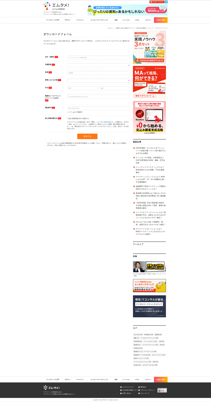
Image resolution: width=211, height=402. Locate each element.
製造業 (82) (158, 334)
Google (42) (137, 365)
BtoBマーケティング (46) (141, 358)
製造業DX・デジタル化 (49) (142, 355)
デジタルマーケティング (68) (149, 338)
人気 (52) (161, 341)
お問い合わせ (126, 393)
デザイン (67, 20)
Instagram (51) (138, 348)
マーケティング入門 (52, 20)
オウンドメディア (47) (158, 355)
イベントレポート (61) (150, 341)
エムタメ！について (158, 1)
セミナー (148, 20)
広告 (116, 20)
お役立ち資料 (160, 20)
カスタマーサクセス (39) (150, 365)
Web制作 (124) (148, 334)
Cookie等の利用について (130, 390)
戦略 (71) (136, 338)
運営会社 (143, 387)
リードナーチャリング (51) (150, 345)
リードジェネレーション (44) (142, 362)
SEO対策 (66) (138, 341)
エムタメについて (128, 387)
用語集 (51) (137, 345)
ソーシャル (126, 20)
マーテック (80, 20)
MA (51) (162, 345)
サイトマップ (144, 393)
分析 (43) (155, 362)
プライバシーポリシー (147, 390)
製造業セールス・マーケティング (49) (145, 351)
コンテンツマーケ (99, 379)
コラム (137, 20)
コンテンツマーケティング (99, 20)
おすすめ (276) (138, 334)
